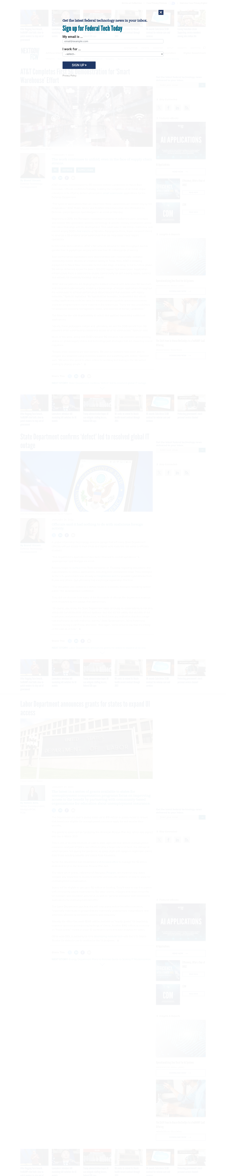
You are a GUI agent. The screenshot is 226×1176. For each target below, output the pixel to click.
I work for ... (72, 49)
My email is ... (73, 37)
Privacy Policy (69, 75)
